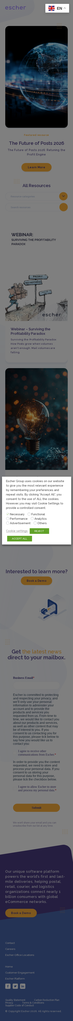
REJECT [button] (39, 531)
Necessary (17, 514)
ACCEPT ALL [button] (19, 538)
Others (42, 523)
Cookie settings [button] (17, 531)
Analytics (40, 518)
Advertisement (20, 523)
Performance (19, 518)
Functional (38, 514)
